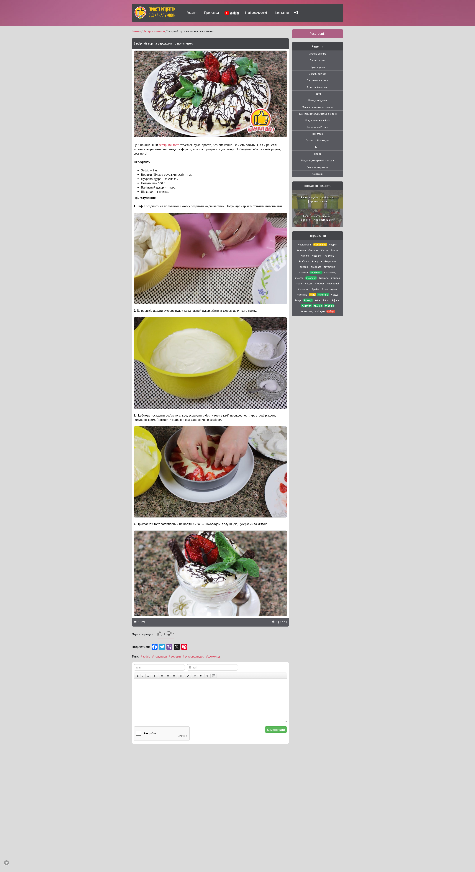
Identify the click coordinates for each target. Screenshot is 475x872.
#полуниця (159, 656)
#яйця (330, 311)
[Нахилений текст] (143, 676)
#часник (329, 305)
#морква (324, 278)
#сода (334, 294)
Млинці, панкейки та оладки (317, 107)
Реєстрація (317, 33)
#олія (299, 283)
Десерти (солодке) (317, 87)
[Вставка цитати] (201, 676)
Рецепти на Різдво (317, 127)
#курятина (329, 266)
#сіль (317, 300)
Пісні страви (317, 133)
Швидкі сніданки (317, 100)
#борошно (320, 244)
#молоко (311, 278)
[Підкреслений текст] (148, 676)
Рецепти (192, 12)
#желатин (317, 255)
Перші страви (317, 60)
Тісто (317, 147)
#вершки (175, 656)
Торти (317, 93)
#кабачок (304, 261)
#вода (324, 250)
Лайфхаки (317, 174)
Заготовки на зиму (317, 80)
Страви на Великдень (318, 140)
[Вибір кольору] (188, 676)
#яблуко (320, 311)
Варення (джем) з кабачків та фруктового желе (317, 199)
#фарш (336, 300)
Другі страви (317, 67)
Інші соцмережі (256, 12)
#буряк (333, 244)
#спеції (308, 300)
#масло (299, 278)
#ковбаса (316, 266)
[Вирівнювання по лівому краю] (162, 676)
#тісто (326, 300)
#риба (315, 289)
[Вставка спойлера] (213, 676)
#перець (319, 283)
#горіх (334, 250)
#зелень (329, 255)
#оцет (308, 283)
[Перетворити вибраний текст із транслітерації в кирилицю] (207, 676)
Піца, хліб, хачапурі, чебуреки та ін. (318, 113)
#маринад (330, 272)
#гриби (305, 255)
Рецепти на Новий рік (317, 120)
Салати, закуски (317, 73)
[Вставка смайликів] (181, 676)
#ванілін (301, 250)
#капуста (317, 261)
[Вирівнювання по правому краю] (174, 676)
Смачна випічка (317, 53)
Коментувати (276, 729)
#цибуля (306, 305)
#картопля (330, 261)
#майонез (316, 272)
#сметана (323, 294)
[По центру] (168, 676)
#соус (298, 300)
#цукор (318, 305)
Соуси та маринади (317, 167)
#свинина (302, 294)
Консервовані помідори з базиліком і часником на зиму (317, 217)
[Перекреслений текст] (155, 676)
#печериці (333, 283)
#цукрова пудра (193, 656)
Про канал (211, 12)
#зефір (145, 656)
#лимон (303, 272)
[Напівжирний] (137, 676)
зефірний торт (169, 145)
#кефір (304, 266)
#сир (312, 294)
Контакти (282, 12)
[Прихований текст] (195, 676)
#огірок (335, 278)
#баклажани (305, 244)
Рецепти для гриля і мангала (317, 160)
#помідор (303, 289)
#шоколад (213, 656)
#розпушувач (329, 289)
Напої (317, 153)
